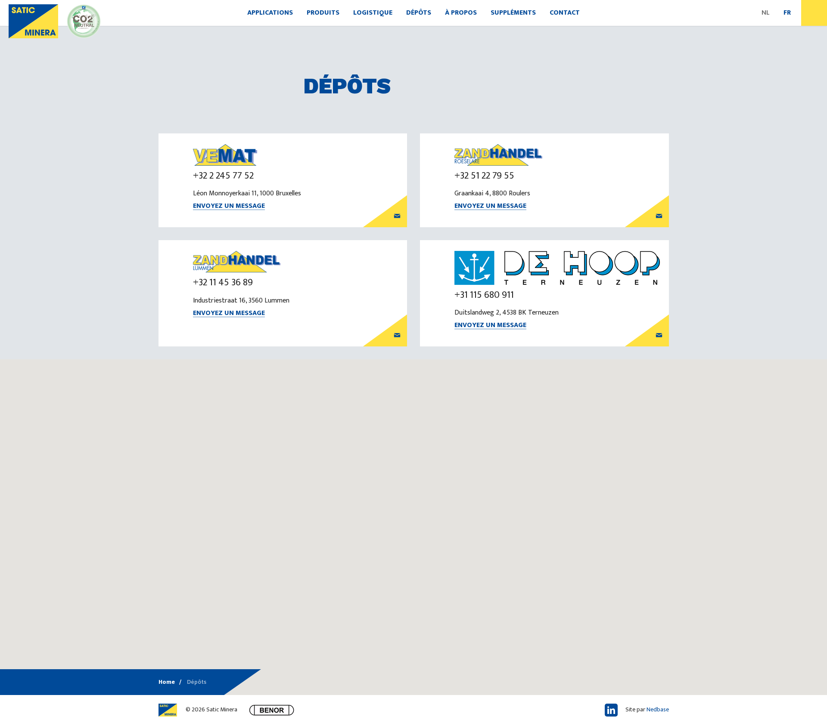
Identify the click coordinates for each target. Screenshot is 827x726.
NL (766, 13)
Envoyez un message (229, 206)
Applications (270, 13)
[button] (475, 620)
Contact (565, 13)
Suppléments (513, 13)
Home (167, 682)
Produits (323, 13)
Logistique (372, 13)
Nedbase (658, 709)
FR (787, 13)
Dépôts (418, 13)
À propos (461, 13)
